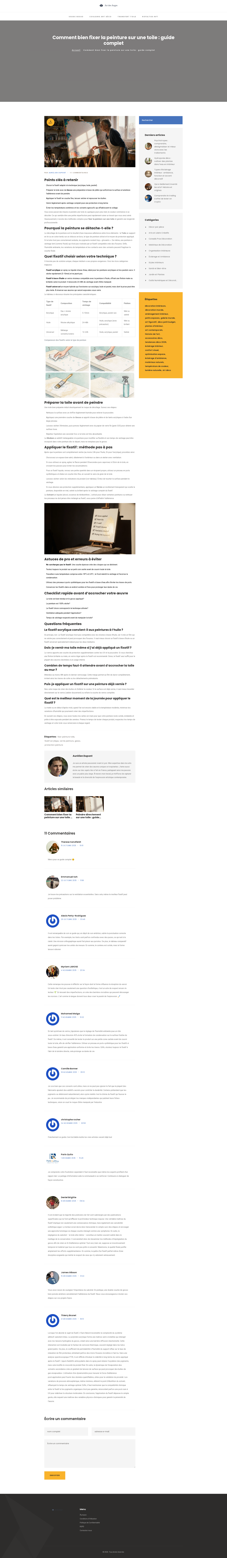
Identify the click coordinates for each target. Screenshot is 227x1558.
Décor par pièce (156, 227)
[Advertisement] (113, 69)
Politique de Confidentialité (90, 1523)
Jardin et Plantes (156, 274)
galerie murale (168, 318)
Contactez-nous (86, 1530)
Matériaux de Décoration (160, 244)
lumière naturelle (153, 370)
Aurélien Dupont (57, 173)
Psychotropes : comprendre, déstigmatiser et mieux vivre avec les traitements (165, 146)
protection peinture (54, 745)
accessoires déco (153, 338)
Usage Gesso (76, 17)
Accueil (76, 50)
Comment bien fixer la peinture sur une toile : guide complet (57, 816)
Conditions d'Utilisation (88, 1519)
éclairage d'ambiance (155, 358)
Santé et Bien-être (157, 268)
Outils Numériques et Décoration (162, 280)
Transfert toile (127, 17)
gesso (77, 741)
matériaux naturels (154, 362)
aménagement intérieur (156, 314)
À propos (83, 1515)
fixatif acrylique (52, 741)
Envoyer (55, 1475)
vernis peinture (67, 741)
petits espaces (152, 318)
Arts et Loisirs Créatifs (158, 233)
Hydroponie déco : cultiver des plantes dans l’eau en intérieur (164, 161)
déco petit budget (166, 322)
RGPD (82, 1526)
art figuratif (151, 322)
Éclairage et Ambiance (159, 256)
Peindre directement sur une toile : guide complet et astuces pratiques (88, 816)
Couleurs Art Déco (100, 17)
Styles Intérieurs (156, 262)
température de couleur (156, 366)
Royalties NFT (150, 17)
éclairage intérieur (154, 346)
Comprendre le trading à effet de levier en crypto (165, 198)
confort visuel (152, 350)
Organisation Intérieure (159, 250)
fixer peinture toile (66, 736)
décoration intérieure (155, 306)
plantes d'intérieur (154, 326)
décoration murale (154, 310)
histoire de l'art (152, 334)
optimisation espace (155, 354)
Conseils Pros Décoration (160, 238)
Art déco (167, 370)
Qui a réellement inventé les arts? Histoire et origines (165, 187)
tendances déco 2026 (155, 342)
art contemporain (153, 330)
